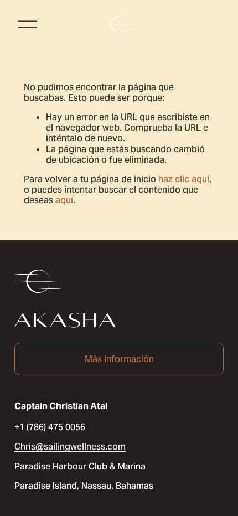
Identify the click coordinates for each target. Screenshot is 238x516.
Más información (119, 359)
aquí (64, 200)
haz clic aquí (183, 179)
